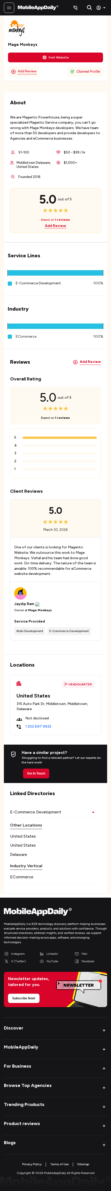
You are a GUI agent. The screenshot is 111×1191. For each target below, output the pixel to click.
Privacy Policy (32, 1164)
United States (23, 836)
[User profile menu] (101, 8)
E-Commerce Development (38, 283)
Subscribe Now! (23, 998)
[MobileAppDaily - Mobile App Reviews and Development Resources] (55, 913)
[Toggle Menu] (9, 8)
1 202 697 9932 (38, 726)
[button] (55, 273)
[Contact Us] (75, 8)
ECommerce (21, 876)
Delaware (18, 854)
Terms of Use (59, 1164)
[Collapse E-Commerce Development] (93, 812)
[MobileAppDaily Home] (38, 7)
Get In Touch (36, 773)
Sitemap (83, 1164)
